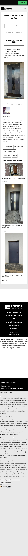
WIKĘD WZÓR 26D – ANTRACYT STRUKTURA (12, 276)
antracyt (9, 147)
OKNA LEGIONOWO (18, 339)
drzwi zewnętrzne (9, 151)
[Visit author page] (14, 110)
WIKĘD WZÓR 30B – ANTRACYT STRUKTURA (12, 227)
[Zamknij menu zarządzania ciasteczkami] (0, 396)
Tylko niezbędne (5, 480)
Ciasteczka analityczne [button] (6, 461)
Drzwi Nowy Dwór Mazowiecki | (15, 345)
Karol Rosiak (7, 117)
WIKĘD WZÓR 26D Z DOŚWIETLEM (13, 178)
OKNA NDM (9, 339)
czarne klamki (18, 147)
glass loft (7, 156)
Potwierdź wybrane (14, 480)
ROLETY (19, 347)
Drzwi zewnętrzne (19, 341)
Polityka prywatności (5, 386)
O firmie (18, 349)
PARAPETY (12, 347)
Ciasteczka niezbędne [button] (5, 417)
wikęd (15, 156)
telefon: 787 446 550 (14, 312)
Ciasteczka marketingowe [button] (6, 438)
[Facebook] (14, 319)
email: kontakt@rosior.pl (14, 315)
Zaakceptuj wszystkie (6, 482)
